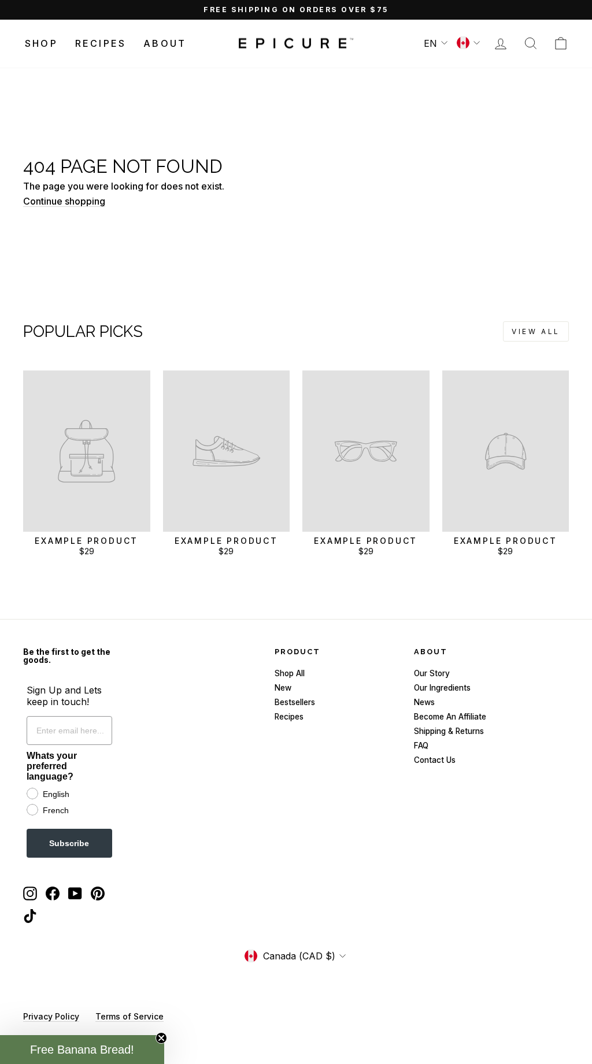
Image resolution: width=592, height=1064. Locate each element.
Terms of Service (129, 1016)
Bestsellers (295, 702)
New (283, 687)
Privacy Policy (51, 1016)
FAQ (421, 745)
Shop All (290, 673)
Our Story (432, 673)
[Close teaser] (161, 1038)
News (424, 702)
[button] (82, 1049)
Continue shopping (64, 201)
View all (536, 331)
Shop (41, 43)
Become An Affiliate (450, 716)
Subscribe (69, 843)
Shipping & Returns (449, 731)
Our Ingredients (442, 687)
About (164, 43)
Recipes (100, 43)
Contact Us (435, 760)
